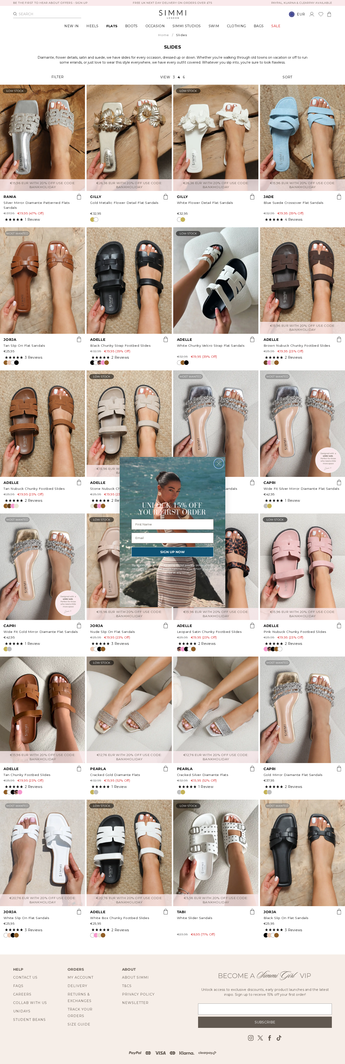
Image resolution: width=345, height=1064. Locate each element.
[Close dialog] (218, 463)
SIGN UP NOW (172, 552)
